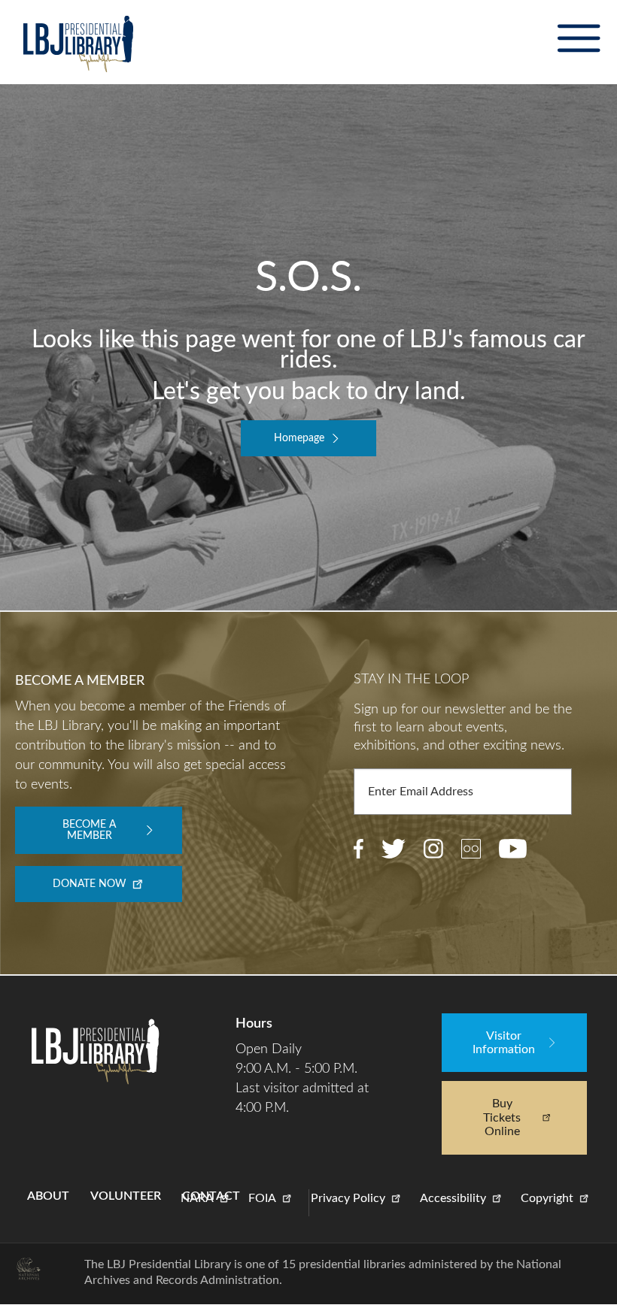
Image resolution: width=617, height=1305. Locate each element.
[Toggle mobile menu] (578, 38)
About (48, 1196)
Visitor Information (504, 1042)
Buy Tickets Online (502, 1117)
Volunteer (125, 1196)
